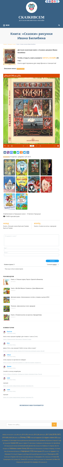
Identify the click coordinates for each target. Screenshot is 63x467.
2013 (25, 434)
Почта (6, 252)
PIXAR (33, 437)
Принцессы (53, 454)
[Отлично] (9, 156)
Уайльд (36, 459)
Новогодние (39, 451)
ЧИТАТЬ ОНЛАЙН (49, 58)
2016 (42, 434)
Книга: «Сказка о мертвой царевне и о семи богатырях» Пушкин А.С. (22, 362)
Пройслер (7, 457)
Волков (50, 440)
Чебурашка (19, 462)
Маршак (33, 448)
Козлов (39, 446)
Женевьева (49, 443)
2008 (4, 434)
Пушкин (14, 457)
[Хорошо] (7, 156)
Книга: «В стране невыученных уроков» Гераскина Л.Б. (18, 386)
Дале (26, 443)
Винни (44, 440)
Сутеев (16, 459)
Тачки (24, 459)
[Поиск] (59, 25)
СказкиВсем (31, 17)
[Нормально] (6, 156)
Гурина (21, 443)
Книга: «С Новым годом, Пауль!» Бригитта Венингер (27, 279)
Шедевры (36, 462)
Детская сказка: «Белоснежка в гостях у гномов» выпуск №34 (30, 297)
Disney (25, 437)
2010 (8, 434)
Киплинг (16, 446)
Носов (47, 451)
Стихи (55, 457)
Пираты (39, 454)
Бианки (7, 440)
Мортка (18, 451)
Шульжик (44, 462)
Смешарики (39, 457)
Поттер (44, 454)
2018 (56, 434)
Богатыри (15, 440)
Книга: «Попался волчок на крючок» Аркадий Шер (26, 315)
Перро (28, 454)
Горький (7, 443)
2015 (36, 434)
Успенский (50, 459)
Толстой (30, 459)
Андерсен (39, 437)
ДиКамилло (40, 443)
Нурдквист (55, 451)
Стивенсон (48, 457)
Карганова (10, 446)
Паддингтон (21, 454)
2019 (5, 437)
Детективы (33, 443)
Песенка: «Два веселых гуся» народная (23, 306)
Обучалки (9, 454)
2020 (11, 437)
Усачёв (42, 459)
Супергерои (8, 459)
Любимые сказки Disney (19, 448)
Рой (20, 457)
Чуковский (28, 462)
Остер (15, 454)
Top (59, 463)
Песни (33, 454)
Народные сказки (20, 214)
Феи (57, 459)
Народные (37, 214)
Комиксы (46, 446)
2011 (13, 434)
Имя (5, 248)
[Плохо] (5, 156)
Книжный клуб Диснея (27, 446)
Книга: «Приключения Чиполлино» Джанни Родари (17, 339)
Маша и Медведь (51, 448)
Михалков (12, 451)
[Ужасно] (4, 156)
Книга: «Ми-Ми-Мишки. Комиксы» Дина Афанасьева (27, 288)
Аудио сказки (50, 437)
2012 (18, 434)
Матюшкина (40, 448)
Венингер (27, 440)
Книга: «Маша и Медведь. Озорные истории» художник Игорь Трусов (22, 374)
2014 (30, 434)
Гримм (14, 443)
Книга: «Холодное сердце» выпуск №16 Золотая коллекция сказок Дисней (23, 351)
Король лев (54, 446)
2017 (49, 434)
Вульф (56, 440)
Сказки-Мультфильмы (28, 457)
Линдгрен (6, 448)
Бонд (21, 440)
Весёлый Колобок (35, 440)
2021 (17, 437)
